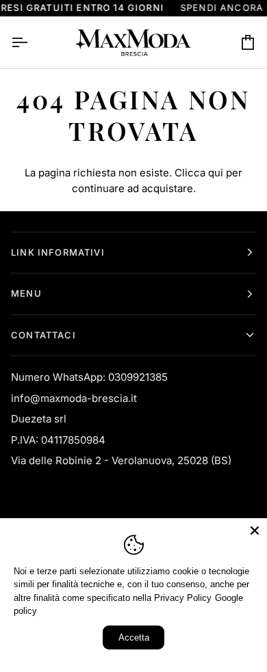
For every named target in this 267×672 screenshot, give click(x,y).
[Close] (255, 530)
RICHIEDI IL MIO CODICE (70, 378)
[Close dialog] (250, 283)
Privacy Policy (183, 598)
